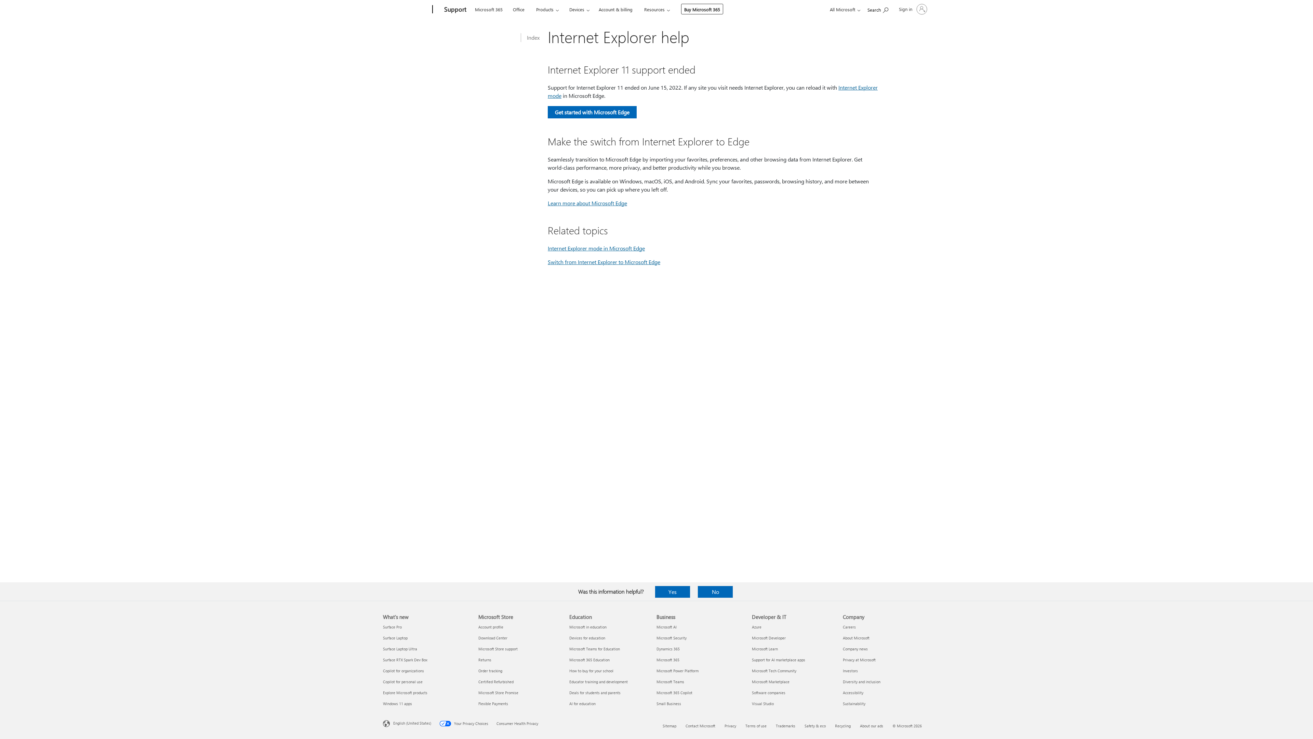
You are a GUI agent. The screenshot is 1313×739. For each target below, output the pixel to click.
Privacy (730, 725)
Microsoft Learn (765, 648)
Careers (849, 627)
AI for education (582, 703)
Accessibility (853, 692)
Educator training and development (598, 681)
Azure (756, 627)
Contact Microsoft (700, 725)
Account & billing (616, 9)
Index (533, 37)
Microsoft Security (671, 637)
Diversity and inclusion (861, 681)
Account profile (490, 627)
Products (545, 9)
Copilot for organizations (403, 670)
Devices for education (587, 637)
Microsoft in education (588, 627)
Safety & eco (815, 725)
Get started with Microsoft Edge (592, 112)
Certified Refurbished (496, 681)
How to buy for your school (591, 670)
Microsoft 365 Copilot (674, 692)
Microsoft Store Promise (498, 692)
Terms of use (756, 725)
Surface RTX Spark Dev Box (405, 659)
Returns (484, 659)
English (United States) (412, 723)
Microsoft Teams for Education (594, 648)
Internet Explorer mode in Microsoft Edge (596, 248)
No (715, 591)
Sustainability (854, 703)
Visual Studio (763, 703)
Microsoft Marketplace (771, 681)
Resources (654, 9)
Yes (672, 591)
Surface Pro (392, 627)
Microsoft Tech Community (774, 670)
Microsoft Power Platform (677, 670)
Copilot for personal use (403, 681)
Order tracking (490, 670)
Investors (850, 670)
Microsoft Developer (769, 637)
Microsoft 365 (489, 9)
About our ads (871, 725)
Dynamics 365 (668, 648)
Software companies (768, 692)
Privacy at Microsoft (859, 659)
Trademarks (785, 725)
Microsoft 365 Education (589, 659)
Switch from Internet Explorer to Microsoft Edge (604, 261)
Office (519, 9)
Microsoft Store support (498, 648)
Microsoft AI (666, 627)
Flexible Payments (493, 703)
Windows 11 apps (397, 703)
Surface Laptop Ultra (400, 648)
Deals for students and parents (595, 692)
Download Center (492, 637)
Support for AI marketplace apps (778, 659)
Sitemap (669, 725)
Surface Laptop (395, 637)
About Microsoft (856, 637)
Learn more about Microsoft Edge (587, 203)
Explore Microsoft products (405, 692)
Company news (855, 648)
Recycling (843, 725)
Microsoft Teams (670, 681)
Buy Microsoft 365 (702, 9)
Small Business (668, 703)
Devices (576, 9)
